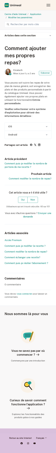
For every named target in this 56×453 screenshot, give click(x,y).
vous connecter (24, 294)
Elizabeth (18, 70)
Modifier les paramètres (20, 17)
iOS (10, 126)
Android (12, 134)
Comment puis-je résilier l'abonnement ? (26, 263)
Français (40, 438)
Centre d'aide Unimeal (15, 14)
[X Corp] (35, 145)
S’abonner (45, 73)
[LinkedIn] (39, 145)
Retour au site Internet (20, 438)
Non (32, 199)
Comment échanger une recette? (22, 257)
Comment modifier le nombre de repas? (30, 178)
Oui (23, 199)
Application (35, 14)
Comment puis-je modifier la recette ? (25, 246)
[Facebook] (31, 145)
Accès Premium (13, 240)
